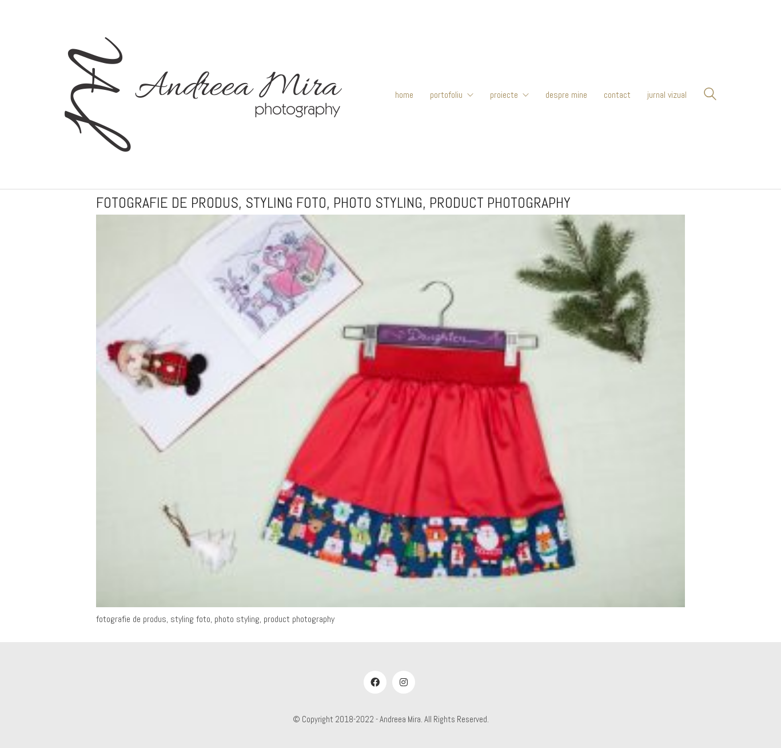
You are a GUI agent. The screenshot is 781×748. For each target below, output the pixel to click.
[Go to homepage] (203, 94)
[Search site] (710, 96)
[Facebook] (375, 682)
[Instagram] (403, 682)
